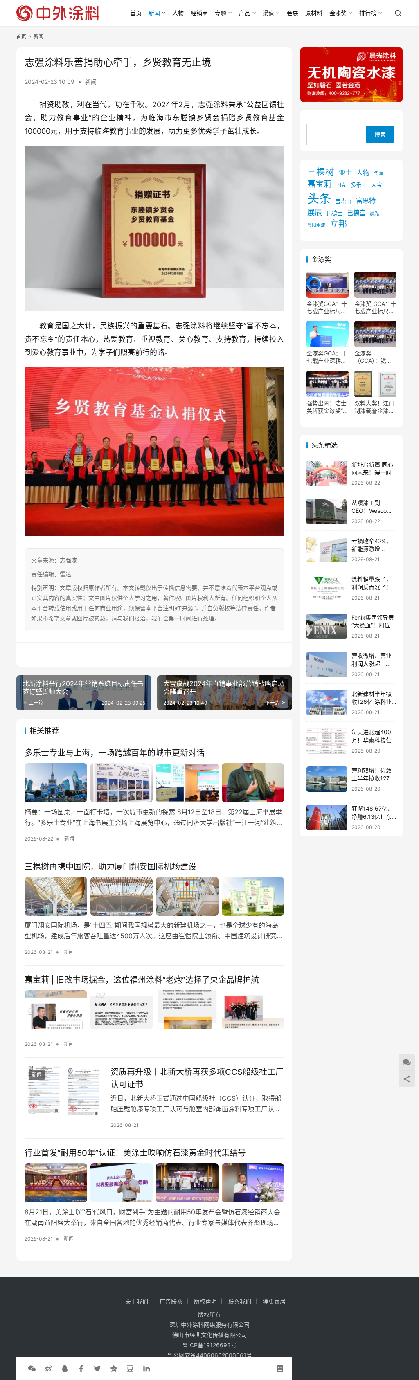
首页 (136, 12)
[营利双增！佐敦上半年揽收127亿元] (326, 779)
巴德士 (334, 213)
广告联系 (171, 1301)
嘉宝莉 (319, 184)
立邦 (338, 223)
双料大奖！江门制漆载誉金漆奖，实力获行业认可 (374, 407)
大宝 (376, 185)
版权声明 (205, 1301)
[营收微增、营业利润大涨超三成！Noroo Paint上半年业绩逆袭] (326, 664)
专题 (220, 12)
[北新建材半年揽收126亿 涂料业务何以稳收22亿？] (326, 703)
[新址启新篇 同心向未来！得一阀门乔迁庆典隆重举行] (326, 473)
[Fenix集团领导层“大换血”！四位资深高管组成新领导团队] (326, 626)
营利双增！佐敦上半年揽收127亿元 (373, 778)
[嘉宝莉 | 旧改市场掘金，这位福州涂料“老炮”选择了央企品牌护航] (154, 1009)
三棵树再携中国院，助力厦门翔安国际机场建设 (110, 867)
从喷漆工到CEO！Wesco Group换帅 (369, 510)
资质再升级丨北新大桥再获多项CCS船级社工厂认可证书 (197, 1078)
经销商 (199, 12)
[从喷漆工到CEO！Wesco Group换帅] (326, 511)
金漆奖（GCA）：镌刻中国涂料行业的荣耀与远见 (374, 357)
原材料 (313, 12)
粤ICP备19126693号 (209, 1345)
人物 (178, 12)
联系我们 (239, 1301)
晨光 (374, 213)
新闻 (154, 12)
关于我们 (136, 1301)
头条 (319, 198)
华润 (379, 173)
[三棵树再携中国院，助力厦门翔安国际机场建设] (154, 896)
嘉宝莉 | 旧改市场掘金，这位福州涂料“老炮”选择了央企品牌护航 (142, 980)
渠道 (268, 12)
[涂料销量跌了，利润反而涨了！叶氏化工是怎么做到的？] (326, 588)
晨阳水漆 (316, 225)
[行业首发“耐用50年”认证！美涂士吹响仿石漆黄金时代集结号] (154, 1182)
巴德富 (356, 213)
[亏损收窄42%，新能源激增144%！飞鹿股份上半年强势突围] (326, 550)
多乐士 (359, 185)
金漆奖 (338, 12)
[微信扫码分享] (32, 1368)
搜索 (380, 134)
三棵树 (320, 171)
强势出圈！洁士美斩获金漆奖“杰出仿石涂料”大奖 (327, 407)
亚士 (345, 173)
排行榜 (367, 12)
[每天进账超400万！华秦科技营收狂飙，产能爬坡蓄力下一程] (326, 741)
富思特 (366, 200)
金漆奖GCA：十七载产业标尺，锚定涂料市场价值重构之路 (326, 307)
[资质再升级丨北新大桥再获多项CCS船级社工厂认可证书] (63, 1090)
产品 (244, 12)
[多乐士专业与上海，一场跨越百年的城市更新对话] (154, 782)
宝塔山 (343, 201)
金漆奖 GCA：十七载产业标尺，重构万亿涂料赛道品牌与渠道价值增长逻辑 (375, 307)
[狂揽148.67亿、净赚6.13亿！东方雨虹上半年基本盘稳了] (326, 817)
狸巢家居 (274, 1301)
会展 (292, 12)
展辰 (314, 212)
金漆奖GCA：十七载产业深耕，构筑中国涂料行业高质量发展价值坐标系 (326, 357)
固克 (341, 185)
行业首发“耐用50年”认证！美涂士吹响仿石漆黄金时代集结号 (135, 1153)
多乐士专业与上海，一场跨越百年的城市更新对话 (115, 753)
